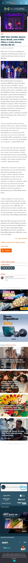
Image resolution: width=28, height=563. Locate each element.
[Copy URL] (2, 267)
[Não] (26, 557)
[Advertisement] (14, 464)
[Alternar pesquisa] (21, 2)
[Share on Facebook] (4, 267)
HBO (2, 34)
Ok (14, 560)
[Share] (9, 267)
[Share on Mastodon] (7, 267)
